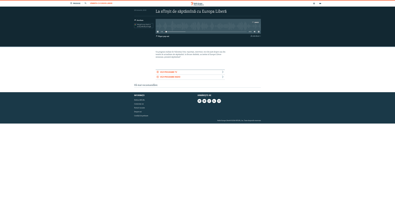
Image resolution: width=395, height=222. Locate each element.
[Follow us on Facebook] (199, 101)
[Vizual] (320, 3)
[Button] (138, 21)
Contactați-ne (139, 104)
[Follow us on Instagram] (209, 101)
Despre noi (138, 112)
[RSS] (214, 101)
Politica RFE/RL (139, 100)
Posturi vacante (139, 108)
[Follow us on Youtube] (204, 101)
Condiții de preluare (141, 116)
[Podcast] (314, 3)
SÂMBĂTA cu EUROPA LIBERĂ (101, 3)
